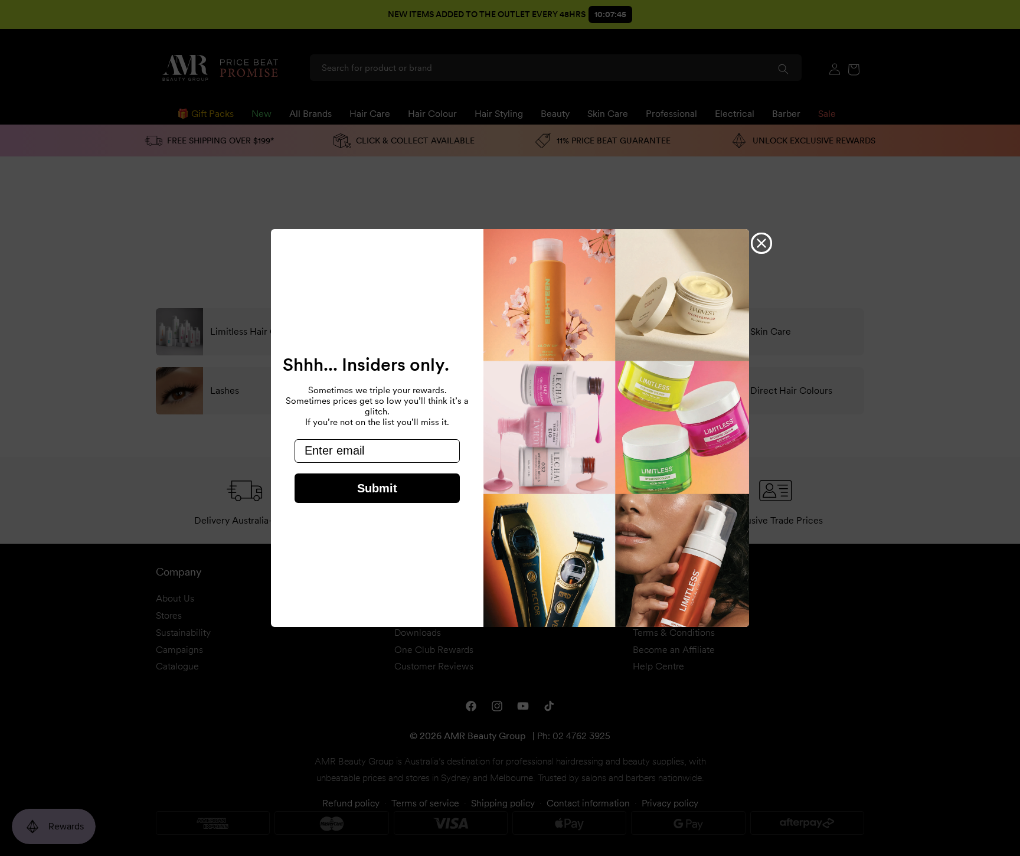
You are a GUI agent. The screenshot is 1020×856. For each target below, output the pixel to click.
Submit (377, 488)
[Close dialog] (761, 243)
